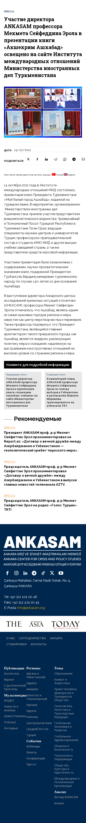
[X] (28, 159)
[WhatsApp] (65, 159)
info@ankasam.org (31, 608)
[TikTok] (43, 573)
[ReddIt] (56, 159)
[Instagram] (16, 573)
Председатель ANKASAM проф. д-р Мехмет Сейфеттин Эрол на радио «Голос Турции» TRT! (40, 505)
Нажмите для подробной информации (37, 365)
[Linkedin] (46, 159)
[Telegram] (74, 159)
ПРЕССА (9, 11)
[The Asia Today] (43, 624)
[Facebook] (37, 159)
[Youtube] (60, 573)
